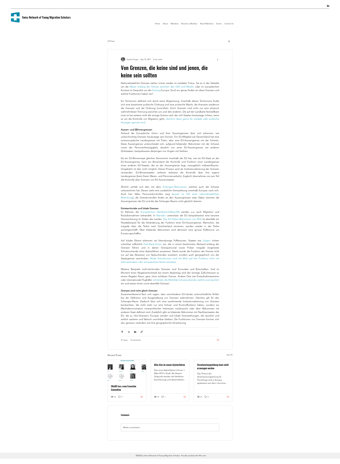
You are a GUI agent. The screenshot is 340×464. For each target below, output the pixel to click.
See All (229, 355)
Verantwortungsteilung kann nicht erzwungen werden (213, 366)
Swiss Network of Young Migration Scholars (46, 17)
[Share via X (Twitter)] (128, 332)
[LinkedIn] (328, 6)
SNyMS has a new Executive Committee (123, 387)
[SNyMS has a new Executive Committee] (127, 370)
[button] (229, 41)
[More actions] (217, 59)
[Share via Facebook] (122, 332)
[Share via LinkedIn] (135, 332)
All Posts (111, 41)
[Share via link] (141, 332)
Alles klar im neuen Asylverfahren (169, 364)
